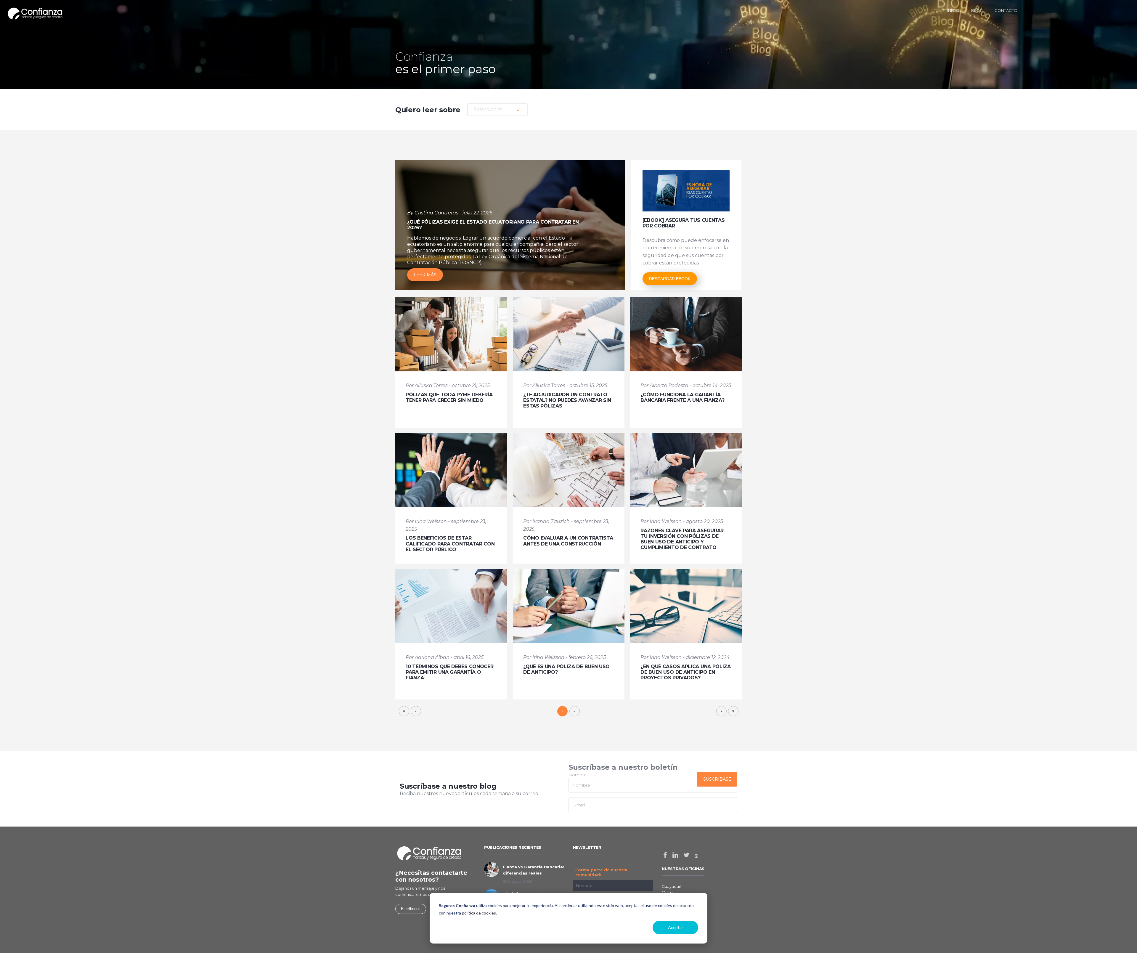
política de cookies (479, 912)
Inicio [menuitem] (953, 10)
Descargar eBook (669, 278)
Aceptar (675, 927)
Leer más (425, 274)
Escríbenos (410, 909)
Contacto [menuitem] (1006, 10)
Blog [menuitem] (977, 10)
